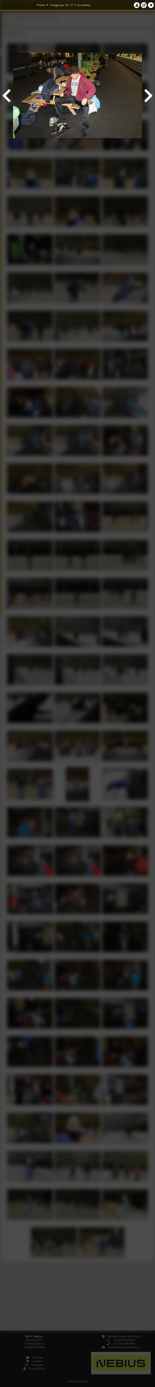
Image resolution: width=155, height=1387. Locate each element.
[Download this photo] (137, 5)
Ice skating (83, 5)
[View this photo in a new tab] (144, 5)
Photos (41, 5)
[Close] (151, 5)
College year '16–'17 (61, 5)
